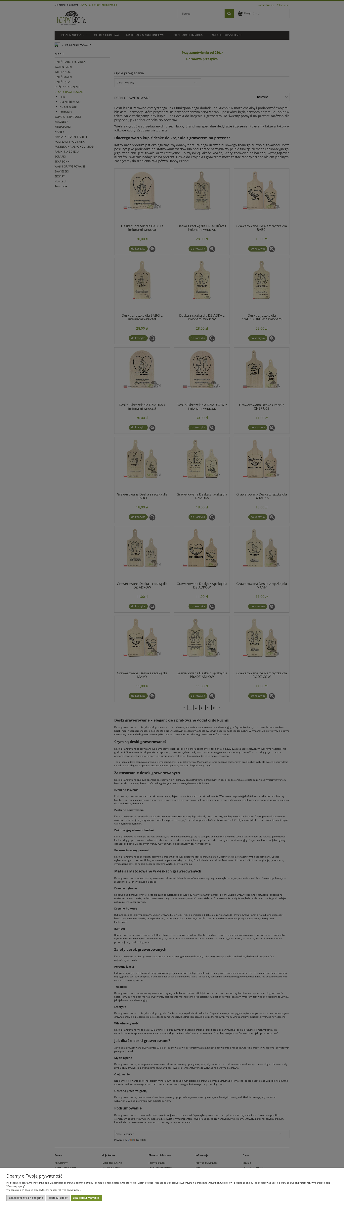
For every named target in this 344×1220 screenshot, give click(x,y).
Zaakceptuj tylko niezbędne (26, 1197)
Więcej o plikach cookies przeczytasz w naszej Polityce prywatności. (43, 1190)
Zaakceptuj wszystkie (86, 1197)
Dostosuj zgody (58, 1197)
